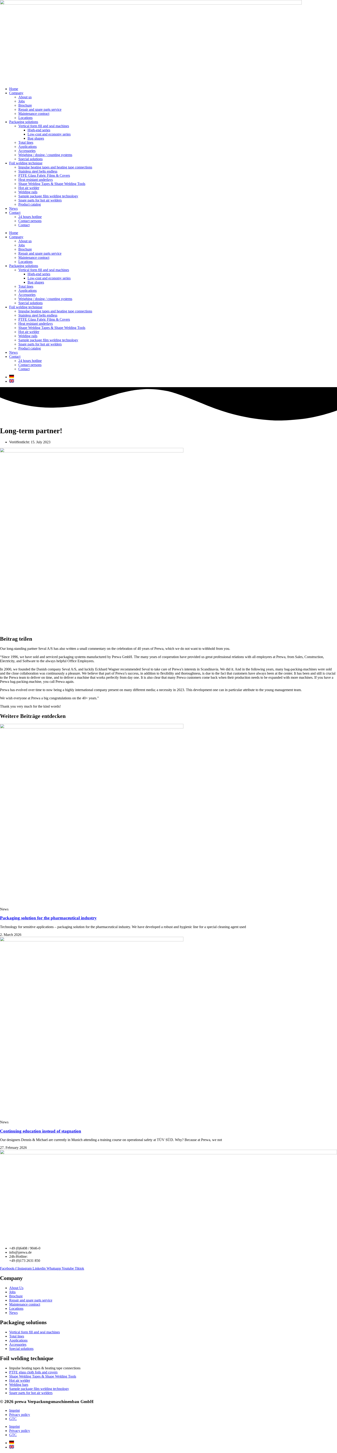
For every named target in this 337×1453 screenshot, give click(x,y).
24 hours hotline (30, 217)
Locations (25, 118)
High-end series (39, 130)
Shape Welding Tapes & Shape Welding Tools (51, 184)
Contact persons (29, 221)
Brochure (25, 105)
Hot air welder (28, 188)
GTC (13, 1419)
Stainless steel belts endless (37, 171)
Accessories (27, 151)
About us (25, 97)
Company (16, 93)
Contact (14, 213)
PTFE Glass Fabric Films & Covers (44, 175)
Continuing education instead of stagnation (40, 1131)
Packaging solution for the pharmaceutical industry (48, 917)
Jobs (21, 101)
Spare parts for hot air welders (40, 200)
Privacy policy (19, 1415)
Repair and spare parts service (39, 109)
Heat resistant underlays (35, 180)
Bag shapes (36, 138)
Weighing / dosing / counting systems (45, 155)
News (13, 208)
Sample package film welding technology (48, 196)
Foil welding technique (25, 163)
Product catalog (29, 204)
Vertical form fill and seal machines (43, 126)
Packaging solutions (23, 122)
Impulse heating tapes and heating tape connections (55, 167)
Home (13, 89)
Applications (27, 147)
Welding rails (27, 192)
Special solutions (30, 159)
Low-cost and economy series (49, 134)
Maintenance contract (33, 114)
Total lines (25, 142)
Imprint (14, 1410)
